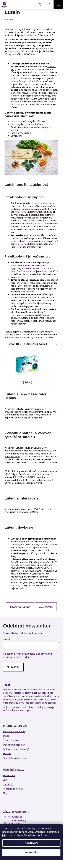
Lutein (8, 29)
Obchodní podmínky (14, 744)
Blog (5, 793)
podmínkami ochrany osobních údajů (27, 655)
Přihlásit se (13, 667)
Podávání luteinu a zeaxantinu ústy (32, 270)
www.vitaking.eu (23, 710)
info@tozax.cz (15, 817)
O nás (6, 735)
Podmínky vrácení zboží (15, 758)
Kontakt (7, 753)
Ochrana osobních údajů (16, 749)
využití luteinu (29, 331)
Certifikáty (8, 784)
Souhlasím (31, 852)
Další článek (46, 606)
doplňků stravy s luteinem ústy (27, 211)
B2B (5, 780)
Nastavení (31, 843)
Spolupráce (9, 775)
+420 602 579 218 (17, 821)
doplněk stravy (12, 456)
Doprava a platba (12, 740)
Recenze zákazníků (13, 788)
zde (45, 835)
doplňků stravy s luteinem (24, 243)
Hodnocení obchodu (14, 731)
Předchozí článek (20, 606)
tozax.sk (52, 702)
